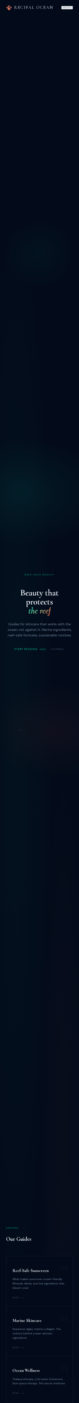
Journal (58, 649)
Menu (67, 8)
